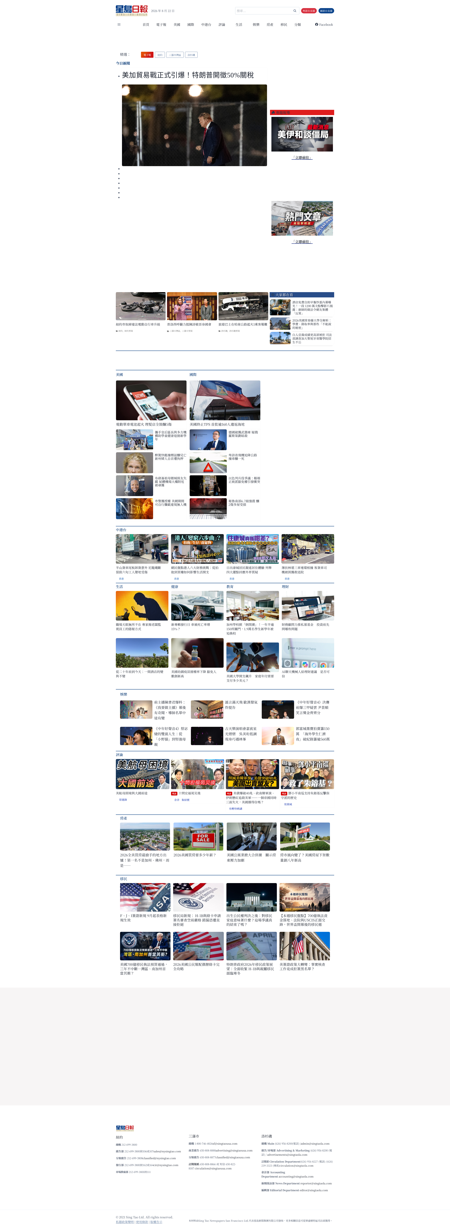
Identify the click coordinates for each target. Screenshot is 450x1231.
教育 (229, 586)
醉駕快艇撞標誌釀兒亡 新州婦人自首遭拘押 (171, 456)
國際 (190, 24)
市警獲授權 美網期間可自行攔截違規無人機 (171, 502)
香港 (121, 578)
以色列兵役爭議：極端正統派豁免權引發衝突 (244, 479)
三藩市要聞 (187, 330)
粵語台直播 (309, 10)
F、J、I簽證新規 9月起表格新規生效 (143, 917)
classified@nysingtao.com (159, 1158)
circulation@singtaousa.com (213, 1168)
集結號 (185, 800)
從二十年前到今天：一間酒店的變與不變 (139, 673)
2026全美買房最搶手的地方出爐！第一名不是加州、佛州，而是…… (144, 860)
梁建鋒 (123, 799)
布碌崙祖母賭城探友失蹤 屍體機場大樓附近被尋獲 (171, 481)
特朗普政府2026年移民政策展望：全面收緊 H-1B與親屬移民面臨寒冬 (250, 968)
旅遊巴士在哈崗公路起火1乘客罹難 (242, 324)
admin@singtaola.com (315, 1143)
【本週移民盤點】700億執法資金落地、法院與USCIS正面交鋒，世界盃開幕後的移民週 (303, 920)
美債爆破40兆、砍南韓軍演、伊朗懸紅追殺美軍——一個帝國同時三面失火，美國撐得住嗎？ (251, 797)
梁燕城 (288, 804)
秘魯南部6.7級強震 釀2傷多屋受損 (244, 502)
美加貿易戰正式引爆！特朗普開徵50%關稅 (189, 75)
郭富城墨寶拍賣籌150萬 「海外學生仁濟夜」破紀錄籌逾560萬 (313, 734)
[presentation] (194, 125)
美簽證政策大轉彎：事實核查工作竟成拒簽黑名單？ (302, 966)
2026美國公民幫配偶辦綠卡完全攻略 (196, 966)
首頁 (146, 24)
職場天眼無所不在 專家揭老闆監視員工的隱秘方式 (138, 626)
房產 (270, 24)
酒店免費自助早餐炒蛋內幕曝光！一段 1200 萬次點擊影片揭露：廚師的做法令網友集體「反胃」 (312, 307)
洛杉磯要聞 (234, 330)
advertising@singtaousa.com (234, 1150)
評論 (119, 754)
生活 (119, 586)
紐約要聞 (128, 330)
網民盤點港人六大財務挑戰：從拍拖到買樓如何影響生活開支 (194, 569)
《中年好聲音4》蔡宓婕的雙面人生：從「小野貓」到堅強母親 (171, 736)
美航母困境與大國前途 (131, 793)
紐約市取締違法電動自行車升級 (138, 324)
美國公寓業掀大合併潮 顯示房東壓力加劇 (251, 857)
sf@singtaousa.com (225, 1143)
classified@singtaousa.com (233, 1157)
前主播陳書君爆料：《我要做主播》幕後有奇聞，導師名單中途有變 (170, 710)
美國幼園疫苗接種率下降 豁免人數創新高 (193, 673)
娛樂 (256, 24)
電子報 (161, 24)
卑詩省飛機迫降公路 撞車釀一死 (243, 456)
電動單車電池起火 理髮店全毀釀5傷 (144, 424)
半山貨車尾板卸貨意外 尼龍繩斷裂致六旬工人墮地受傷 (138, 569)
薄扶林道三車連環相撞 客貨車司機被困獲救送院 (304, 569)
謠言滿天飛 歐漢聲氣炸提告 (241, 705)
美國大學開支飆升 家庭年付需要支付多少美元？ (250, 678)
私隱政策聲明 (125, 1222)
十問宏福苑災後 (186, 793)
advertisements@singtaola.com (287, 1154)
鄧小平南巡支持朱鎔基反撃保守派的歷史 (305, 795)
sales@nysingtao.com (167, 1151)
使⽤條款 (142, 1222)
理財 (285, 586)
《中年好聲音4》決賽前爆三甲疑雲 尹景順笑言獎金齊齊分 (312, 707)
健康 (174, 586)
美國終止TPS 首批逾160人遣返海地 (217, 424)
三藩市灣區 (175, 330)
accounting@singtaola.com (296, 1176)
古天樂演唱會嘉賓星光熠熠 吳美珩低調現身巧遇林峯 (241, 734)
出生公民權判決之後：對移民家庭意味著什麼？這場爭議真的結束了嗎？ (249, 920)
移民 (284, 24)
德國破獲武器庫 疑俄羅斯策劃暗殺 (243, 433)
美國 (176, 24)
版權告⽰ (156, 1222)
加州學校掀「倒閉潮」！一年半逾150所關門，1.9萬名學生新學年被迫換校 (250, 628)
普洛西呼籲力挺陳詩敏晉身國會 (189, 324)
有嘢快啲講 (235, 808)
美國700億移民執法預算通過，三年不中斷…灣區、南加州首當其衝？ (144, 968)
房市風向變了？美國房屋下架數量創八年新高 (304, 857)
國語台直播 (326, 10)
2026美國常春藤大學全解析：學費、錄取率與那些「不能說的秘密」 (312, 323)
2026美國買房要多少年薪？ (194, 854)
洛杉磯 (224, 330)
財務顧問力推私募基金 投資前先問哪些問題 (305, 626)
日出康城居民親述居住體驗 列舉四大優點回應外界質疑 (249, 569)
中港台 (206, 24)
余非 (176, 800)
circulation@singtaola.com (296, 1165)
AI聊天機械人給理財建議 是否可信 (306, 673)
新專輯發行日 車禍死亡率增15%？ (190, 626)
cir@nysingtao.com (165, 1165)
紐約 (120, 330)
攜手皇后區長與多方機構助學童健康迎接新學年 (171, 435)
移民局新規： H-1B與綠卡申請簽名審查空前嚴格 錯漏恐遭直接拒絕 (197, 920)
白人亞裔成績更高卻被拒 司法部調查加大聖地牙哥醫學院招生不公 (312, 338)
